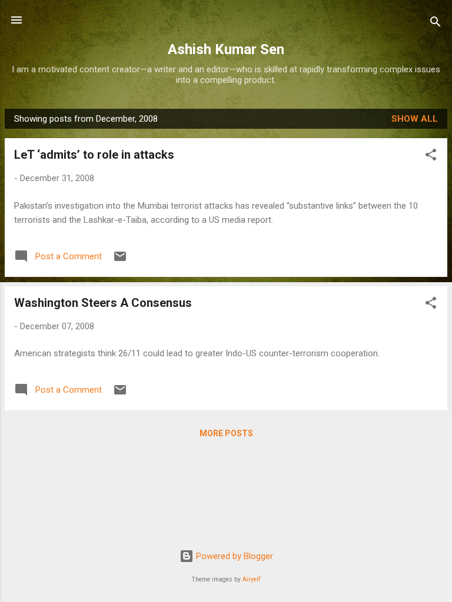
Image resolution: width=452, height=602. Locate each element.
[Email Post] (120, 260)
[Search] (435, 24)
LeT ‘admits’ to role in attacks (94, 155)
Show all (414, 118)
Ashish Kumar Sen (226, 49)
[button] (431, 157)
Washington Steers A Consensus (103, 303)
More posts (226, 433)
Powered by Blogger (233, 556)
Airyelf (251, 579)
